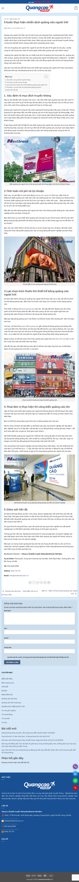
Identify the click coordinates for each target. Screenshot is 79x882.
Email (6, 638)
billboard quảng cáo (26, 308)
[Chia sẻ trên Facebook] (34, 582)
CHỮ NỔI (5, 686)
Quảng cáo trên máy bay (11, 702)
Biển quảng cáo (15, 19)
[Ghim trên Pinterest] (45, 582)
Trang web (7, 647)
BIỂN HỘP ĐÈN (7, 678)
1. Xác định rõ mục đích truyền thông (17, 80)
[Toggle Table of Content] (45, 76)
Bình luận (8, 610)
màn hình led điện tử (63, 338)
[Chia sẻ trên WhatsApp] (30, 582)
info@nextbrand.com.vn (19, 575)
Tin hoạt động (7, 714)
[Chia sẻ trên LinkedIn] (49, 582)
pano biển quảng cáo (29, 326)
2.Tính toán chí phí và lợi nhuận (16, 82)
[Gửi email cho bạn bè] (41, 582)
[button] (3, 8)
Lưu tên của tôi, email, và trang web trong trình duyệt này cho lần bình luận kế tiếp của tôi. (38, 657)
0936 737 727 (15, 570)
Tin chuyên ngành (9, 710)
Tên (6, 628)
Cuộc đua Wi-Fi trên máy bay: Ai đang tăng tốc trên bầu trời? (26, 736)
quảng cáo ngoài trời (43, 195)
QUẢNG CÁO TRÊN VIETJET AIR (13, 706)
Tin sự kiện (6, 718)
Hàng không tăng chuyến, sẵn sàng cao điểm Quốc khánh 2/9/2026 (28, 732)
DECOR (4, 690)
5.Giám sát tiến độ (11, 90)
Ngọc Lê (22, 28)
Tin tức (6, 19)
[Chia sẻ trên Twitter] (37, 582)
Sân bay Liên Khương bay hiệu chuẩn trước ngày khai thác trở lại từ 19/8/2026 (32, 740)
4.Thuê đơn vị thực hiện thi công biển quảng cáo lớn (23, 87)
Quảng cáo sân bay (9, 698)
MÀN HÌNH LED (7, 694)
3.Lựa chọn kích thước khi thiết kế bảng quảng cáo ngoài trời (26, 85)
